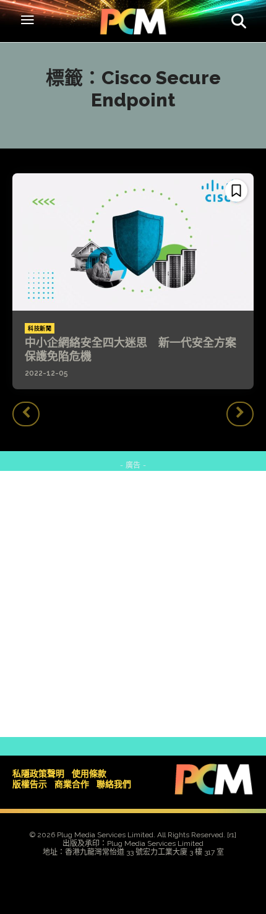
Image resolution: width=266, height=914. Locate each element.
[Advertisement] (133, 604)
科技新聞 (39, 329)
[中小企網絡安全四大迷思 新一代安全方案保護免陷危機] (133, 242)
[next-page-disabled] (240, 414)
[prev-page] (26, 414)
